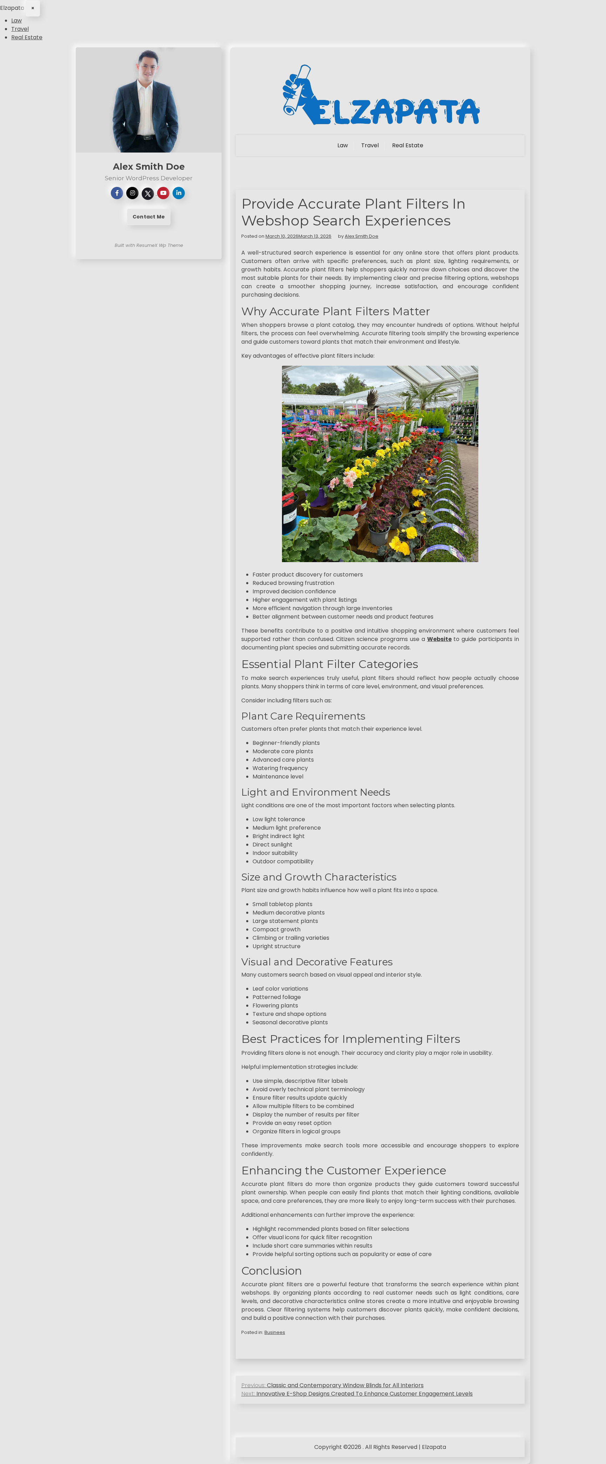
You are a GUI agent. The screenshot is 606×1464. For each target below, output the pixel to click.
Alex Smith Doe (361, 236)
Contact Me (149, 216)
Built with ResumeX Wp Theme (149, 245)
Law (16, 20)
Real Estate (26, 37)
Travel (20, 29)
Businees (274, 1332)
